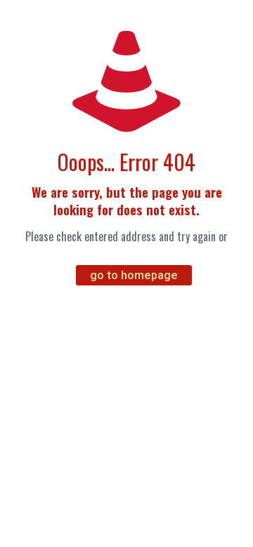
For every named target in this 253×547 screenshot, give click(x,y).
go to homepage (134, 275)
